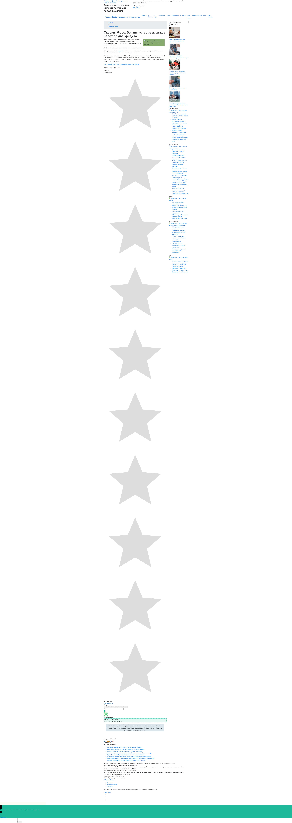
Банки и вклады (189, 17)
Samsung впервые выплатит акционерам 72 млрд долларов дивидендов (178, 104)
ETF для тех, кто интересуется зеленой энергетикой (178, 245)
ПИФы (184, 15)
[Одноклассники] (108, 741)
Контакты (110, 786)
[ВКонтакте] (105, 741)
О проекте (110, 783)
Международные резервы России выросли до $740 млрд (124, 747)
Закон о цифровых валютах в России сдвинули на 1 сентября (179, 126)
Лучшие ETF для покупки (179, 205)
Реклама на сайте (112, 784)
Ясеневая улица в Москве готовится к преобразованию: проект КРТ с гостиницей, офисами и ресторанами (179, 171)
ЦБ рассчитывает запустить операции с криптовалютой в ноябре (179, 121)
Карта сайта (107, 792)
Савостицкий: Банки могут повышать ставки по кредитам (121, 64)
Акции (168, 15)
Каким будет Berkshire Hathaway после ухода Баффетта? (178, 232)
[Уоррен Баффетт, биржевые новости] (122, 17)
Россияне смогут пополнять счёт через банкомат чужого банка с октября (129, 753)
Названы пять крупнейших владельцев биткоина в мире (180, 139)
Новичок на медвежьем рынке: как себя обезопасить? (179, 250)
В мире (155, 16)
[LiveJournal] (111, 741)
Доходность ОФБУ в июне (180, 272)
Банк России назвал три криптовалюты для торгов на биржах (125, 749)
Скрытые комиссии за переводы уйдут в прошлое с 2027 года (126, 760)
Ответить (3, 817)
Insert (19, 822)
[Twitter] (106, 741)
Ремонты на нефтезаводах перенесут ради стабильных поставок (177, 72)
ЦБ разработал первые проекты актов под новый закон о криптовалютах (129, 756)
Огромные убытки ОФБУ (179, 268)
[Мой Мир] (109, 741)
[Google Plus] (113, 741)
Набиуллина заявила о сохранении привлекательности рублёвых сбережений (130, 758)
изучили (120, 51)
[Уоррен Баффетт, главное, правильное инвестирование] (117, 1)
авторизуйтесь (108, 703)
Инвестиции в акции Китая (180, 270)
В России (150, 16)
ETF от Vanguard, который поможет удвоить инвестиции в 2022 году (180, 216)
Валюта (205, 15)
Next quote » (136, 7)
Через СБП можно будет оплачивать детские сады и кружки (125, 755)
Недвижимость (197, 15)
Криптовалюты (176, 15)
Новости (144, 15)
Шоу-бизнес (211, 16)
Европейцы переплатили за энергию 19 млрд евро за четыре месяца (177, 41)
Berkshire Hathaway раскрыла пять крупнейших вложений (124, 751)
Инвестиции (161, 15)
